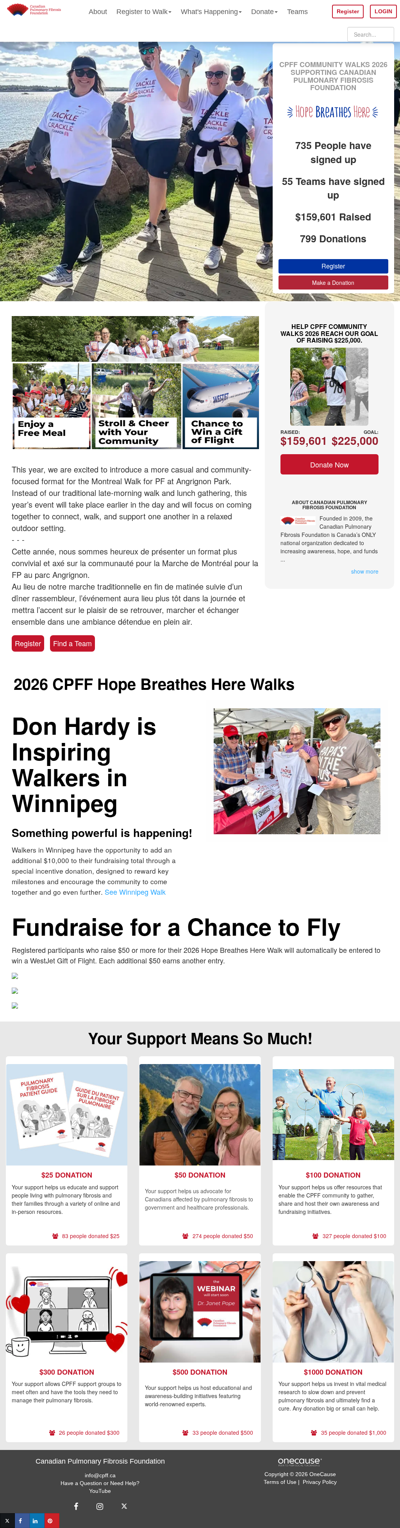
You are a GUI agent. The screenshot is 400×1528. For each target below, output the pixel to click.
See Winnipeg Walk (135, 892)
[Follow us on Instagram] (100, 1506)
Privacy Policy (320, 1482)
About (98, 12)
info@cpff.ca (100, 1475)
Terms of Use (280, 1482)
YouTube (100, 1491)
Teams (297, 12)
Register (28, 643)
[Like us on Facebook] (77, 1506)
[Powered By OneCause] (299, 1462)
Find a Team (72, 643)
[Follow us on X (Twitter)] (125, 1506)
